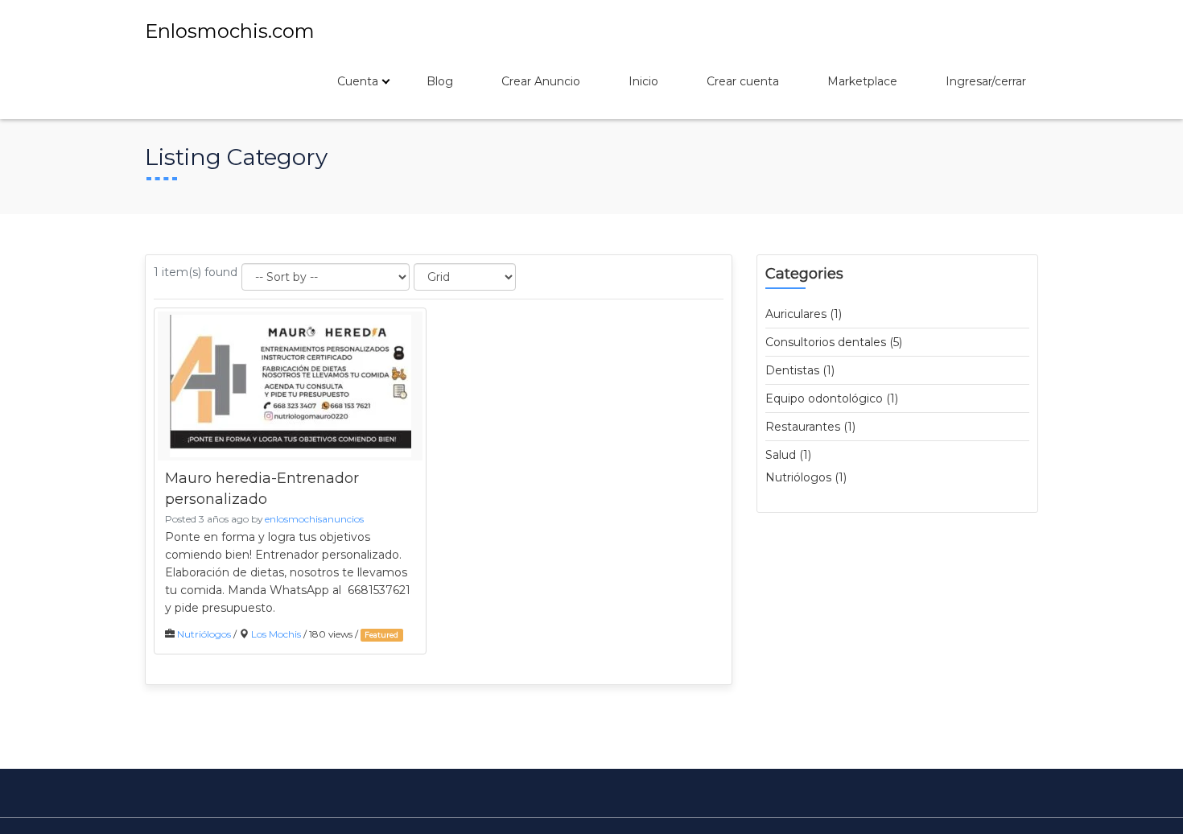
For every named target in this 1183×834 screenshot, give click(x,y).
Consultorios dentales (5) (833, 342)
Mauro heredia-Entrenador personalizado (262, 488)
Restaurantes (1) (810, 426)
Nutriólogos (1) (806, 477)
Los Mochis (276, 634)
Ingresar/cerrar (986, 81)
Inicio (643, 81)
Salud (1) (788, 455)
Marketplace (862, 81)
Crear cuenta (743, 81)
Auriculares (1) (803, 314)
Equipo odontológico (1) (831, 398)
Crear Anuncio (540, 81)
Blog (440, 81)
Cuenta (357, 81)
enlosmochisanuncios (314, 519)
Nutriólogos (204, 634)
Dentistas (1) (800, 370)
